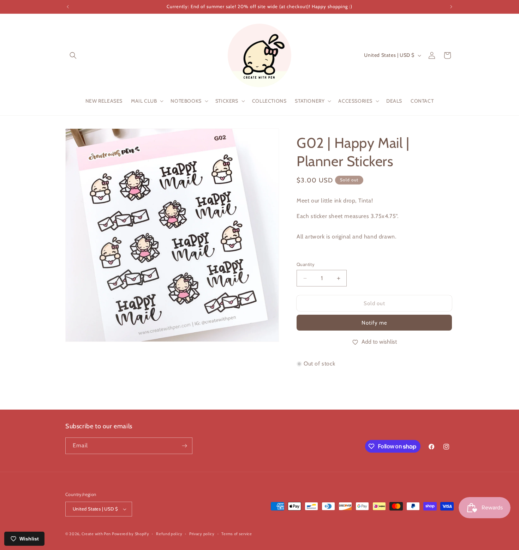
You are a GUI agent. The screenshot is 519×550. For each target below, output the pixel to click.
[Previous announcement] (68, 6)
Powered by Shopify (130, 533)
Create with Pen (97, 533)
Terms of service (236, 533)
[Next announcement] (451, 6)
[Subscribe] (184, 445)
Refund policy (169, 533)
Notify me (374, 323)
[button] (73, 55)
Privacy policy (202, 533)
